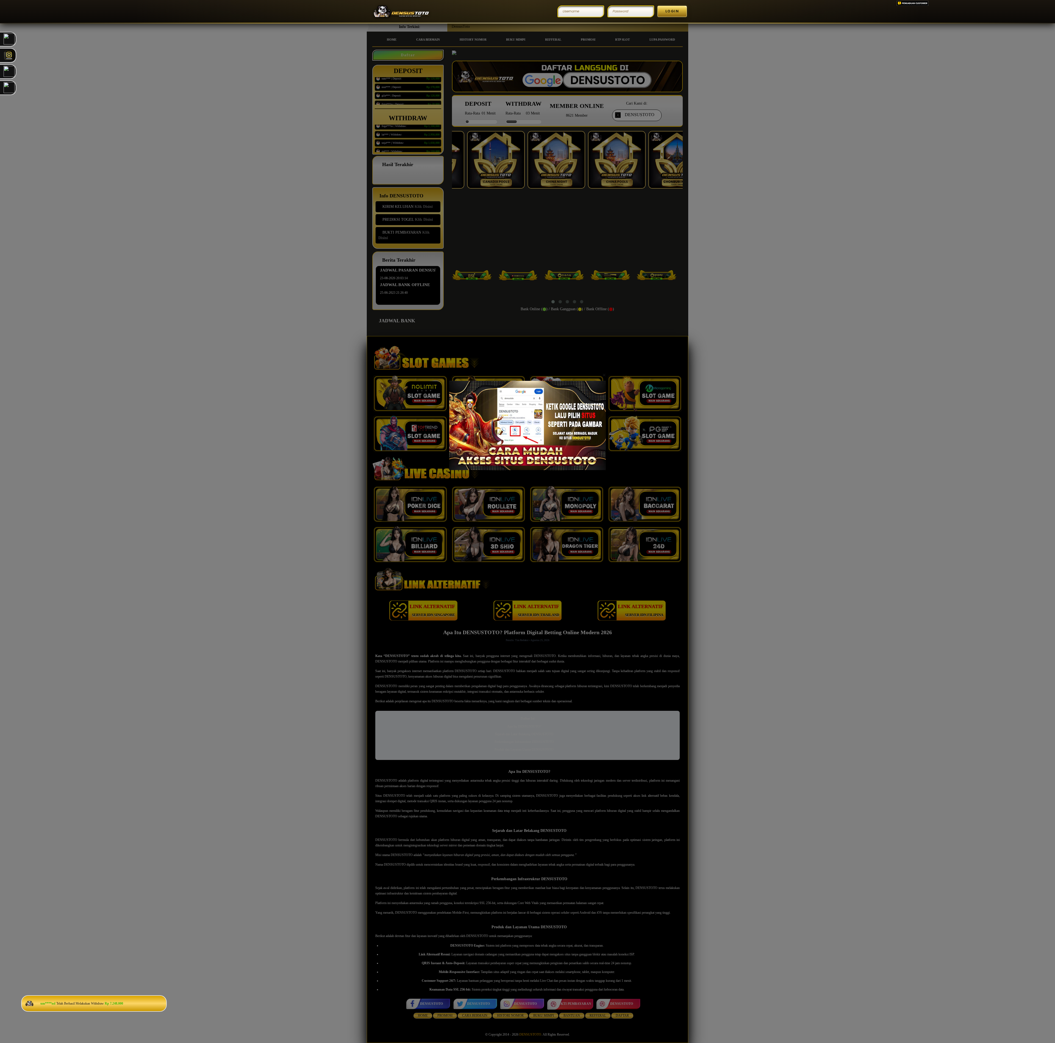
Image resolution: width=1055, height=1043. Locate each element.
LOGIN (672, 11)
